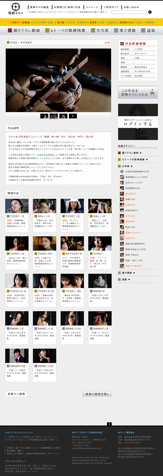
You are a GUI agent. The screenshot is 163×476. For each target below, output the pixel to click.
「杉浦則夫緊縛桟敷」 (45, 154)
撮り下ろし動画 (23, 447)
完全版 (71, 22)
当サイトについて (46, 12)
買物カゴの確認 (14, 453)
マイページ (52, 453)
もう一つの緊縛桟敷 (41, 447)
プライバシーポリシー (67, 12)
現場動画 (82, 22)
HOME (32, 12)
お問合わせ (28, 437)
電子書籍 (11, 450)
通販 (20, 450)
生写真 (56, 447)
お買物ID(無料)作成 (35, 453)
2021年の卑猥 (38, 22)
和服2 (51, 22)
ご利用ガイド (13, 437)
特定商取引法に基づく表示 (92, 12)
